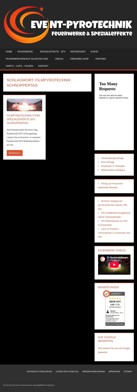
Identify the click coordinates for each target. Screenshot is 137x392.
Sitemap (128, 371)
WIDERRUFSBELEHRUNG (93, 371)
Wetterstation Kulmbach (113, 170)
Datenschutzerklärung (39, 371)
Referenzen (77, 52)
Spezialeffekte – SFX (52, 52)
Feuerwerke (25, 52)
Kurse (94, 52)
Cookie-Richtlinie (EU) (67, 371)
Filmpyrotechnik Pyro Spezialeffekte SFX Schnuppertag (23, 119)
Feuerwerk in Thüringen (113, 166)
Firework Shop (79, 59)
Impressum (114, 371)
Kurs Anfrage (107, 162)
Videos (59, 59)
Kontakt (43, 66)
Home (9, 52)
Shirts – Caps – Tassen (19, 66)
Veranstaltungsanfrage (112, 158)
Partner (101, 59)
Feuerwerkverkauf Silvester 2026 (27, 59)
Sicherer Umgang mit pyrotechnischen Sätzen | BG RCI (112, 205)
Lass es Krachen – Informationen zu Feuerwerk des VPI (114, 233)
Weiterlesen (14, 153)
